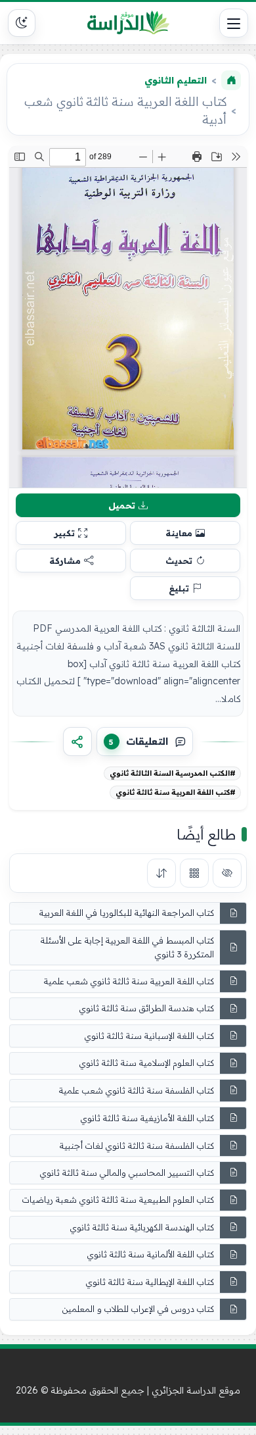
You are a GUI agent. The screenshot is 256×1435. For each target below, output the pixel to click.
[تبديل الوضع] (21, 23)
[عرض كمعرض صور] (194, 873)
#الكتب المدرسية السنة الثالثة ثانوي (173, 773)
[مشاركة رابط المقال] (77, 741)
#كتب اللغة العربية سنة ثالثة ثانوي (176, 792)
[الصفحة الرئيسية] (231, 80)
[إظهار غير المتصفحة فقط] (227, 873)
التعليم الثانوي (175, 80)
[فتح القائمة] (233, 23)
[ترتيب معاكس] (161, 873)
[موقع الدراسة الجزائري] (128, 23)
